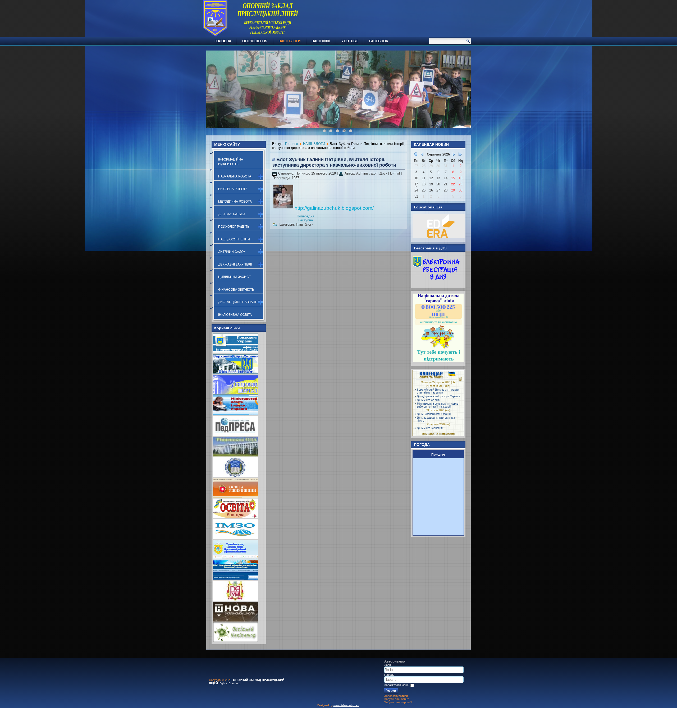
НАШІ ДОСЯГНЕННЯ (234, 239)
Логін (387, 664)
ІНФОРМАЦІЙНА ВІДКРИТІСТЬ (230, 162)
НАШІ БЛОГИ (289, 41)
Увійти (391, 691)
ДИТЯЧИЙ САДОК (231, 252)
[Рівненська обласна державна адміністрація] (235, 455)
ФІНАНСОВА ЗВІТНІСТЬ (236, 289)
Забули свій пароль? (398, 702)
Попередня (305, 216)
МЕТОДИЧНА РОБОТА (235, 201)
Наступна (305, 220)
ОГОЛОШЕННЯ (254, 41)
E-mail (395, 173)
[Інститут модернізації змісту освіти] (235, 538)
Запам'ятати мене (396, 685)
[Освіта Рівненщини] (235, 517)
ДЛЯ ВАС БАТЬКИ (231, 214)
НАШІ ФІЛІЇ (321, 41)
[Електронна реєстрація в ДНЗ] (437, 283)
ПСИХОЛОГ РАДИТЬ (233, 227)
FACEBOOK (378, 41)
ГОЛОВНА (222, 41)
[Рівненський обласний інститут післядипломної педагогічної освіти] (235, 476)
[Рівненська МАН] (235, 600)
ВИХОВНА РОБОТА (233, 189)
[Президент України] (235, 352)
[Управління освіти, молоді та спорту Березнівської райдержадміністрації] (235, 558)
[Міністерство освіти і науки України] (235, 414)
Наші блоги (304, 224)
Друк (383, 173)
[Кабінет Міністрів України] (235, 393)
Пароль (389, 674)
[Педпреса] (235, 435)
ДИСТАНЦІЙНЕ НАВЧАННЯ (239, 302)
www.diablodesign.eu (346, 705)
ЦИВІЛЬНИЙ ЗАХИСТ (234, 277)
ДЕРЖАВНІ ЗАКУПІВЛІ (235, 264)
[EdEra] (439, 237)
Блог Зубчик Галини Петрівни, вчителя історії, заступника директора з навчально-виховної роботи (334, 162)
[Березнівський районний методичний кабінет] (235, 579)
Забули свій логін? (396, 699)
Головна (291, 144)
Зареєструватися (396, 695)
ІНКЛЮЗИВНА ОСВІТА (235, 315)
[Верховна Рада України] (235, 373)
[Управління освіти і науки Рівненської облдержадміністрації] (235, 497)
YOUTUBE (349, 41)
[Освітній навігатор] (235, 641)
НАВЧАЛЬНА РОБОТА (234, 176)
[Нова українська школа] (235, 620)
